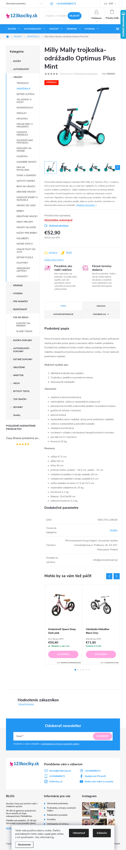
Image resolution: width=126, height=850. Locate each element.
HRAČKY (18, 77)
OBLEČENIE (19, 367)
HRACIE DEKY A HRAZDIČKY (25, 125)
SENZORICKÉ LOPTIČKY (23, 269)
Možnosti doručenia (59, 225)
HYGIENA (18, 293)
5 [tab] (86, 669)
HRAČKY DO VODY (26, 205)
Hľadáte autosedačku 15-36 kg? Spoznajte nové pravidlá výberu (21, 822)
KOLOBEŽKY (23, 238)
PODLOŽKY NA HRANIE (24, 149)
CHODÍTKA (22, 156)
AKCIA (16, 383)
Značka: (54, 260)
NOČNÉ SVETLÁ (25, 243)
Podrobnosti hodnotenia (85, 74)
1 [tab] (75, 669)
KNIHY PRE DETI (25, 221)
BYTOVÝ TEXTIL (21, 391)
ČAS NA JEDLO (20, 317)
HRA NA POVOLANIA (23, 168)
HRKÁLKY (22, 113)
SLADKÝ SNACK (24, 331)
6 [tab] (89, 669)
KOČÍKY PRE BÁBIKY (27, 232)
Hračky (114, 530)
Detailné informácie (85, 205)
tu (53, 837)
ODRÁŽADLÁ (23, 88)
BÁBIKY (20, 211)
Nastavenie (24, 844)
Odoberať (102, 736)
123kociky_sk (55, 781)
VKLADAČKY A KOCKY (24, 101)
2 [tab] (78, 669)
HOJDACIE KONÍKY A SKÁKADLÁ (27, 198)
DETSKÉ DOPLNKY (22, 359)
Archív (9, 828)
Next (117, 576)
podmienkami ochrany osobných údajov (60, 743)
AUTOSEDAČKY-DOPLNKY (21, 350)
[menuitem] (14, 29)
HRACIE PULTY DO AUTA (26, 250)
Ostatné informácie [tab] (63, 314)
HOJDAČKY (22, 276)
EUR (111, 3)
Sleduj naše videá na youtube (99, 781)
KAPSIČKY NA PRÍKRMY (23, 324)
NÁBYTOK (18, 375)
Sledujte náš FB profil (95, 776)
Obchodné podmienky (16, 3)
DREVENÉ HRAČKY (26, 191)
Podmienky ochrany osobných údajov (61, 809)
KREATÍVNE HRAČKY (27, 216)
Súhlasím (102, 833)
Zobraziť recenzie (26, 704)
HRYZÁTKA (22, 118)
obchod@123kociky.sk (60, 770)
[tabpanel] (63, 624)
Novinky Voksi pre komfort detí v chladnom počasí (21, 805)
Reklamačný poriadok (57, 815)
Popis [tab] (63, 306)
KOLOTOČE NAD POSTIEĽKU (25, 141)
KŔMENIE (18, 285)
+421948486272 (92, 770)
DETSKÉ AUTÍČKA (25, 94)
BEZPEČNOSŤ (20, 309)
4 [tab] (83, 669)
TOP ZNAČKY (20, 399)
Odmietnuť (79, 833)
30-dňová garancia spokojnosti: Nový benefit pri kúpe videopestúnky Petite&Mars (21, 813)
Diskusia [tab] (101, 306)
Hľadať (74, 15)
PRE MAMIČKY (20, 301)
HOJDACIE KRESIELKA (22, 133)
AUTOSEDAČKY (21, 69)
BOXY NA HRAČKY (26, 186)
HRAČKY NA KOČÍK (26, 227)
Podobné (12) (99, 314)
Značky (16, 415)
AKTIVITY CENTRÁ (26, 181)
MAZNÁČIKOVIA (25, 107)
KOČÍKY (17, 61)
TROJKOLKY (23, 83)
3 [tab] (81, 669)
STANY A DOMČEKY (26, 175)
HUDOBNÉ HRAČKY (27, 161)
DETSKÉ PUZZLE (25, 257)
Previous (109, 576)
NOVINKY (18, 407)
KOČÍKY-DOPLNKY (22, 340)
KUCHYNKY (22, 262)
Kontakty (51, 819)
